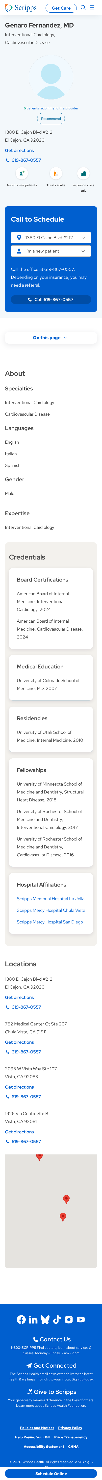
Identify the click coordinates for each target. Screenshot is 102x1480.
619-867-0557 (26, 160)
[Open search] (83, 8)
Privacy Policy (70, 1428)
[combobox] (51, 251)
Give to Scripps (55, 1392)
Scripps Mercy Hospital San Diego (50, 922)
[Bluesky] (45, 1320)
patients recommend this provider (51, 108)
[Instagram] (69, 1320)
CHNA (73, 1446)
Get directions (19, 150)
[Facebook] (21, 1320)
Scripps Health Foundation (65, 1405)
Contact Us (55, 1339)
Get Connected (54, 1365)
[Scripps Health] (20, 7)
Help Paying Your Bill (32, 1437)
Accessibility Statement (44, 1446)
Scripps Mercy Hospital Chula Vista (51, 910)
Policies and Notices (37, 1428)
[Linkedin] (33, 1320)
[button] (51, 237)
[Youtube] (81, 1320)
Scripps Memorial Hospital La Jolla (50, 898)
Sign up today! (83, 1379)
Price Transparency (70, 1437)
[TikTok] (57, 1320)
